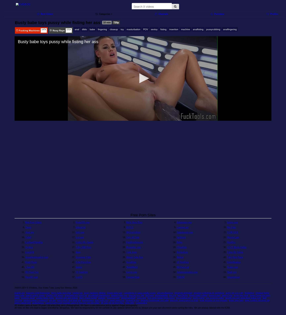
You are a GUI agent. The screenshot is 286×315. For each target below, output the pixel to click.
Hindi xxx (232, 272)
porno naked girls (23, 303)
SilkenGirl (81, 227)
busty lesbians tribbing (95, 293)
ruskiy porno (199, 298)
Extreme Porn (132, 277)
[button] (143, 78)
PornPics (231, 242)
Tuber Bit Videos (235, 252)
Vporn (28, 227)
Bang (78, 252)
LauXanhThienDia (34, 242)
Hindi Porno (31, 262)
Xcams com (232, 267)
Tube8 (28, 237)
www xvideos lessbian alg (257, 300)
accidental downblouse (99, 295)
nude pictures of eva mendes (214, 300)
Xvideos (29, 247)
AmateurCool (233, 277)
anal (77, 29)
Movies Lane (233, 237)
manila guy (20, 293)
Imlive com (232, 222)
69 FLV (130, 227)
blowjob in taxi (132, 300)
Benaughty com (133, 247)
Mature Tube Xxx (134, 257)
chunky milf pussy (54, 295)
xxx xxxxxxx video (215, 298)
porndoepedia (161, 295)
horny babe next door (61, 293)
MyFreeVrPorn (133, 232)
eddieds (102, 298)
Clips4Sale (182, 247)
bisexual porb (113, 298)
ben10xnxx (183, 295)
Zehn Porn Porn (83, 262)
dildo (84, 29)
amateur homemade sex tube (155, 300)
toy (122, 29)
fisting (163, 29)
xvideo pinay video (45, 298)
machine (185, 29)
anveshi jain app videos (66, 298)
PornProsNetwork (134, 242)
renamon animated (183, 293)
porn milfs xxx (102, 300)
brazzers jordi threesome (38, 293)
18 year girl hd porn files (112, 303)
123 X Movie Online (236, 247)
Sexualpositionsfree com (36, 257)
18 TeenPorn (183, 262)
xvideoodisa (141, 303)
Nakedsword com (185, 232)
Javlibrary (181, 237)
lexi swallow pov (183, 298)
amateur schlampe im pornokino (209, 293)
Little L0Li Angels (84, 242)
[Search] (175, 7)
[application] (143, 78)
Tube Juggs (131, 252)
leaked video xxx (119, 295)
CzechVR (29, 252)
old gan (52, 300)
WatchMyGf (132, 267)
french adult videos (198, 295)
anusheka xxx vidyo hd (76, 295)
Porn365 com (31, 277)
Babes (179, 242)
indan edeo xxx (117, 300)
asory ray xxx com (234, 293)
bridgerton (249, 293)
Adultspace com (184, 222)
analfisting (198, 29)
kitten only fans (236, 300)
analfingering (230, 29)
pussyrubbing (213, 29)
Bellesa (180, 257)
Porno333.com (83, 222)
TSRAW (181, 277)
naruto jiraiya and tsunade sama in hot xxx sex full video (72, 303)
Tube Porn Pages (235, 257)
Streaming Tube (83, 257)
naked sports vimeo (35, 295)
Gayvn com (131, 272)
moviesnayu (88, 300)
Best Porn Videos (33, 222)
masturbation (133, 29)
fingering (102, 29)
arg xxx (172, 295)
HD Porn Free (32, 272)
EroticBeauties (234, 262)
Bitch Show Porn (134, 222)
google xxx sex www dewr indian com (243, 298)
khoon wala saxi (114, 293)
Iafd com (80, 232)
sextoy (154, 29)
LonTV (79, 277)
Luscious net (183, 227)
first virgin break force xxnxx (161, 298)
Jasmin (79, 267)
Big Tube (231, 227)
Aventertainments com (187, 272)
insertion (173, 29)
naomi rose (227, 295)
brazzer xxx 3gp (136, 295)
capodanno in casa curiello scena (140, 293)
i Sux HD (29, 267)
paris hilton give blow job (69, 300)
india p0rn (129, 303)
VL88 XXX (232, 232)
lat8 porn (149, 295)
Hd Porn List (183, 267)
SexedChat (131, 262)
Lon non (80, 237)
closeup (114, 29)
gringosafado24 (128, 298)
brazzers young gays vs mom (184, 300)
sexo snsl (141, 298)
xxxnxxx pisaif (28, 298)
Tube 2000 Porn (83, 247)
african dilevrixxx (165, 293)
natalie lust (77, 293)
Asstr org (29, 232)
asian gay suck (241, 295)
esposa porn (215, 295)
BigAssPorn (182, 252)
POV (145, 29)
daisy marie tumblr (88, 298)
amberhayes (38, 303)
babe (92, 29)
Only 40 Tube (132, 237)
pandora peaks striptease (36, 300)
